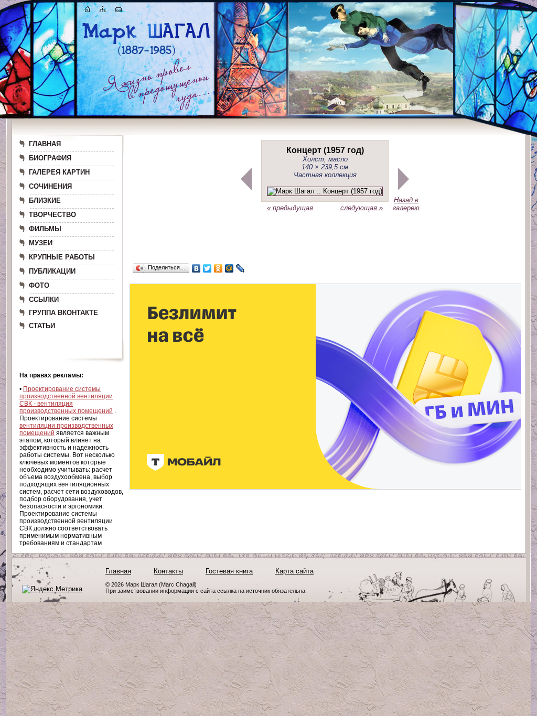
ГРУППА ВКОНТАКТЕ (63, 313)
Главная (118, 571)
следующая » (361, 208)
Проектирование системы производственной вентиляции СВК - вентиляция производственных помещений (66, 400)
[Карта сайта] (103, 11)
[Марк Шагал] (146, 55)
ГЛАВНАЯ (45, 144)
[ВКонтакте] (196, 268)
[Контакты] (118, 11)
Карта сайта (294, 571)
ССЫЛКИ (44, 299)
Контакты (168, 571)
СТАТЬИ (42, 326)
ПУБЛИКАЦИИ (52, 271)
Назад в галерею (406, 204)
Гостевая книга (229, 571)
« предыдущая (290, 208)
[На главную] (87, 11)
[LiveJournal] (240, 268)
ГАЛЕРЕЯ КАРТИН (59, 172)
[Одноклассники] (218, 268)
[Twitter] (207, 268)
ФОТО (39, 285)
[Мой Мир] (229, 268)
